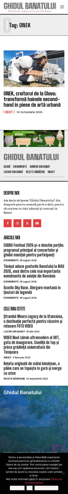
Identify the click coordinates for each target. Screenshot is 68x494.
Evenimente (11, 260)
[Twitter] (27, 223)
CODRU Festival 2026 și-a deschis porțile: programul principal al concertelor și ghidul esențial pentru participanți (34, 250)
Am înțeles (17, 488)
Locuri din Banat (14, 331)
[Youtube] (37, 223)
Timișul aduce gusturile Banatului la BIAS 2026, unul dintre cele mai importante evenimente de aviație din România (34, 271)
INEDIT (9, 112)
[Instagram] (17, 223)
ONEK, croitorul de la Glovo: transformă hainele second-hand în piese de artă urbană (32, 99)
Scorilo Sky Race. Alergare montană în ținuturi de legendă (32, 290)
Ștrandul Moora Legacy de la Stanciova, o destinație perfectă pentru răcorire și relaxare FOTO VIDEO (33, 321)
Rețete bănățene (14, 378)
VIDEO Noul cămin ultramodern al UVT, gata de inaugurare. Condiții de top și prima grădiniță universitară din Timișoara (32, 344)
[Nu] (63, 473)
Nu (29, 488)
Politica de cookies (46, 488)
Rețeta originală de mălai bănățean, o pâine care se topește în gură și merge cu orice (33, 368)
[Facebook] (8, 223)
